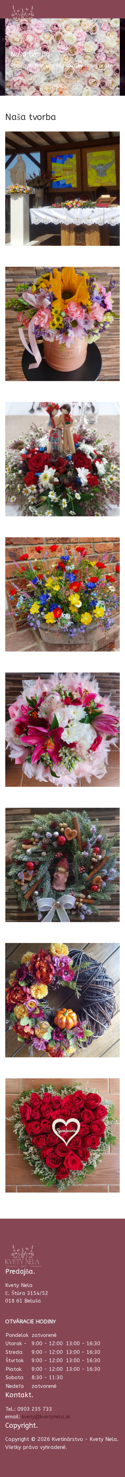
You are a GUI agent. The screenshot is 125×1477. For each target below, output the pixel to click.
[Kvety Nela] (23, 16)
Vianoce (32, 897)
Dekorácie (36, 627)
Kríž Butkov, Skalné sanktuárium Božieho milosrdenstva (60, 208)
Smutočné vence (49, 1168)
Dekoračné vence (50, 1033)
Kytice (28, 762)
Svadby (30, 492)
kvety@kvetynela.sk (46, 1417)
